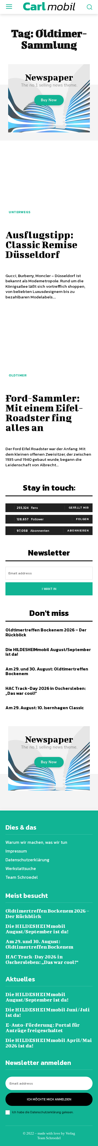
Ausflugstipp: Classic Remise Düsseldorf (41, 244)
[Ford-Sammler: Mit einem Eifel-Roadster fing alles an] (49, 347)
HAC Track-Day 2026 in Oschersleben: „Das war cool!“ (45, 690)
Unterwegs (19, 212)
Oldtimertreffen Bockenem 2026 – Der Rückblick (46, 632)
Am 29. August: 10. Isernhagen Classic (44, 707)
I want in (49, 588)
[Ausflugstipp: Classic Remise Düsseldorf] (49, 184)
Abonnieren (78, 530)
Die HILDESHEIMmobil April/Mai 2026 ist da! (48, 1043)
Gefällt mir (79, 507)
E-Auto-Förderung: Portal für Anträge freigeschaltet (42, 1027)
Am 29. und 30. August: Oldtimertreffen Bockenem (46, 671)
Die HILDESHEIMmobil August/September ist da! (48, 652)
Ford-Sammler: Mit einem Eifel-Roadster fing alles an (44, 412)
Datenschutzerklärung (45, 1112)
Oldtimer (17, 375)
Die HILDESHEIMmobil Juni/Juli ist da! (47, 1012)
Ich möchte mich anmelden (49, 1099)
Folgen (82, 519)
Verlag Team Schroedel (56, 1135)
